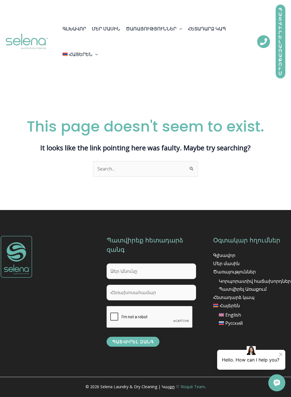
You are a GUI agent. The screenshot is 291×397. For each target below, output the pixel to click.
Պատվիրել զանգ (133, 341)
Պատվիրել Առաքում (243, 289)
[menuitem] (80, 54)
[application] (179, 29)
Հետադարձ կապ (207, 29)
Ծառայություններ (151, 29)
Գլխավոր (74, 29)
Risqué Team (193, 386)
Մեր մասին (106, 29)
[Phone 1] (263, 41)
